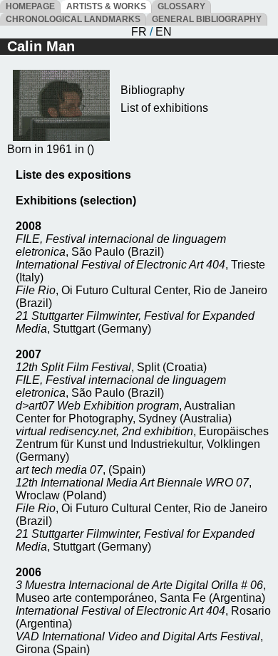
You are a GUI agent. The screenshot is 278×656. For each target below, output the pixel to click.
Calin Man (41, 46)
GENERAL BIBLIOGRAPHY (207, 19)
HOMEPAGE (30, 6)
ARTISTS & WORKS (106, 6)
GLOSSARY (181, 6)
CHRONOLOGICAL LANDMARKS (73, 19)
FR (139, 32)
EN (163, 32)
